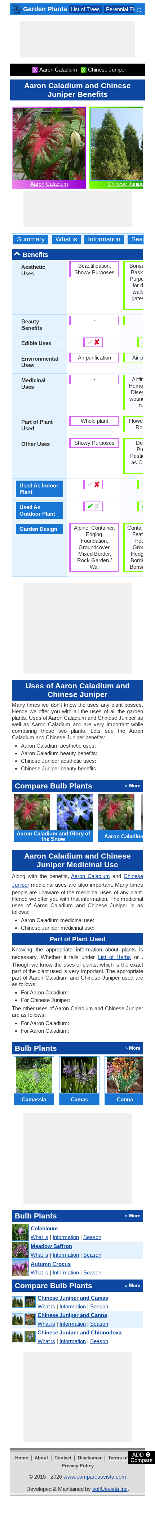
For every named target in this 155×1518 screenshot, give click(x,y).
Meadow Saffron (51, 1246)
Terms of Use (122, 1458)
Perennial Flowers (127, 9)
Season (142, 239)
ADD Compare (141, 1457)
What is (66, 239)
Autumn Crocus (51, 1264)
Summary (31, 239)
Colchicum (44, 1228)
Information (104, 239)
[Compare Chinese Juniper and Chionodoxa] (23, 1337)
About (41, 1458)
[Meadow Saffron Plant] (20, 1250)
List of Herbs (114, 957)
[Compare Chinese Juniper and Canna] (23, 1319)
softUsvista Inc (110, 1489)
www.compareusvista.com (94, 1477)
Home (21, 1458)
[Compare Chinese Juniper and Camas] (23, 1302)
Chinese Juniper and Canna (72, 1315)
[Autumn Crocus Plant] (20, 1268)
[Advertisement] (77, 39)
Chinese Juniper (126, 184)
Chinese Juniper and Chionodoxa (79, 1332)
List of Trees (85, 9)
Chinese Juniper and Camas (72, 1298)
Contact (62, 1458)
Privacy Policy (78, 1465)
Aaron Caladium (49, 184)
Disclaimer (90, 1458)
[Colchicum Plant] (20, 1233)
